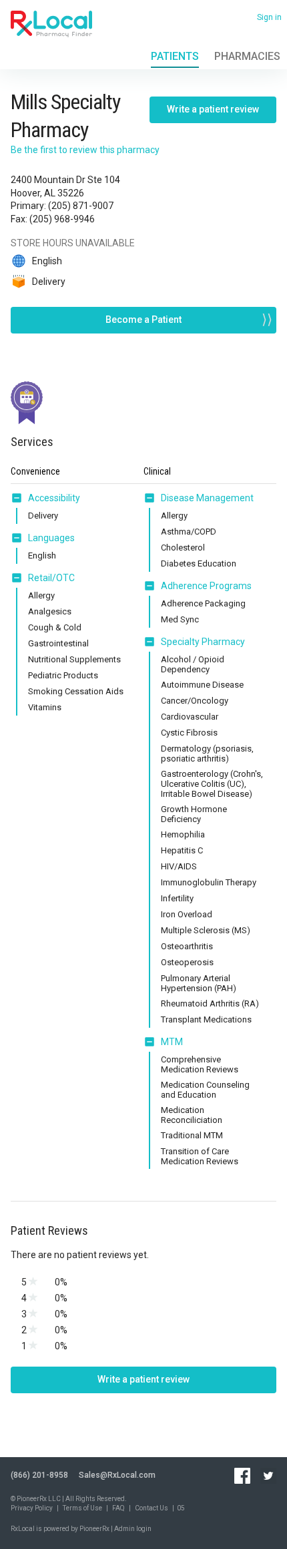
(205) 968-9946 (62, 219)
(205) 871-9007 (80, 205)
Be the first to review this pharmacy (85, 149)
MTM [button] (172, 1041)
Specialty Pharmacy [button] (203, 641)
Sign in (269, 17)
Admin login (133, 1528)
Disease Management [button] (207, 498)
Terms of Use (82, 1508)
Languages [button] (51, 538)
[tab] (45, 498)
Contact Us (151, 1508)
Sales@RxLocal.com (117, 1475)
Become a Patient (143, 319)
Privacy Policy (32, 1508)
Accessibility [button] (54, 498)
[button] (19, 498)
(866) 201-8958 (39, 1475)
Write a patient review (213, 109)
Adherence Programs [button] (206, 585)
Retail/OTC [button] (51, 577)
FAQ (118, 1508)
